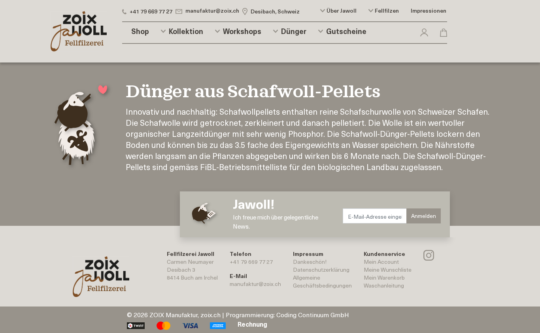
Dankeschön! (310, 261)
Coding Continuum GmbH (312, 314)
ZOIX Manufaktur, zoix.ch (185, 314)
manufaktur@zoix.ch (255, 284)
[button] (424, 31)
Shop (140, 31)
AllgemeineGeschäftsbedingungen (322, 281)
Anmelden (423, 216)
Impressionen (428, 10)
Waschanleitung (384, 285)
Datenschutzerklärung (321, 269)
